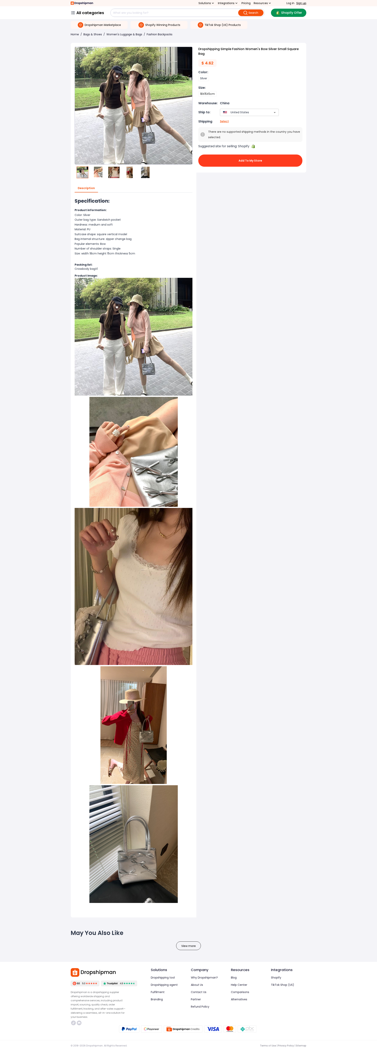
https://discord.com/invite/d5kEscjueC (79, 1023)
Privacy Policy (286, 1045)
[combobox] (243, 112)
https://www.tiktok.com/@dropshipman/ (74, 1023)
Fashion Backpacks (159, 34)
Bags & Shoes (92, 34)
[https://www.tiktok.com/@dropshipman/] (73, 1023)
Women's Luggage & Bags (124, 34)
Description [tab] (86, 188)
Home (75, 34)
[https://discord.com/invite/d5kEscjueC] (79, 1023)
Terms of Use (268, 1045)
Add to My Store (250, 161)
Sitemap (301, 1045)
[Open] (274, 112)
